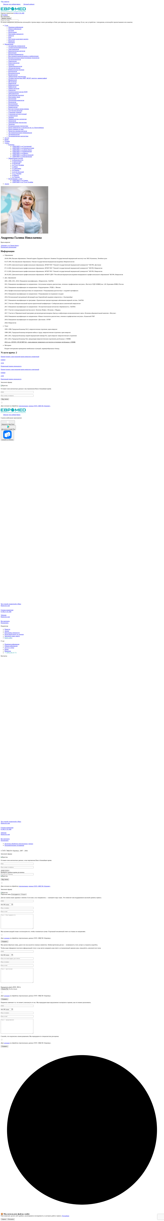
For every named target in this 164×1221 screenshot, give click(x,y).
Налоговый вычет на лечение (14, 634)
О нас (6, 25)
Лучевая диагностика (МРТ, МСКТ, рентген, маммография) (27, 78)
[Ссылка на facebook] (6, 6)
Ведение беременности (15, 54)
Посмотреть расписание (8, 247)
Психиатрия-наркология (16, 100)
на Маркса (15, 175)
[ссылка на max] (8, 6)
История (11, 30)
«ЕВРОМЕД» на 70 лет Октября (22, 182)
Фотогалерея (12, 32)
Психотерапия (13, 104)
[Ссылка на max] (8, 849)
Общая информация (14, 29)
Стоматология (13, 115)
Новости (11, 35)
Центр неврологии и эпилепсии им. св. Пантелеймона (26, 127)
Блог (9, 37)
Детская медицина (14, 68)
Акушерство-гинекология (16, 46)
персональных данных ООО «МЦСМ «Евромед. (34, 406)
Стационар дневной (14, 112)
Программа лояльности (15, 34)
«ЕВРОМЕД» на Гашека (20, 180)
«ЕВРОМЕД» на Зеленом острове (23, 148)
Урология (11, 124)
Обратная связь (6, 894)
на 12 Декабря (16, 173)
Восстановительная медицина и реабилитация (23, 56)
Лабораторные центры (15, 158)
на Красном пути (17, 160)
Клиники (11, 144)
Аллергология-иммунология (17, 47)
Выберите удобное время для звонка (12, 872)
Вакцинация (12, 52)
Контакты (11, 42)
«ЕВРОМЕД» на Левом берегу (22, 150)
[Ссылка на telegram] (6, 849)
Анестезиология (13, 49)
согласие (7, 938)
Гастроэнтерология (14, 59)
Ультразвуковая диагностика (17, 122)
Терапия (11, 117)
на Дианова (16, 177)
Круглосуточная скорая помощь (18, 109)
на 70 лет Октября (18, 165)
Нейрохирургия (13, 85)
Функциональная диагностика (18, 126)
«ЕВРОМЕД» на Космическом (22, 156)
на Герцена (15, 170)
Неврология (12, 83)
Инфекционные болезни (16, 69)
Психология (12, 102)
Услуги (7, 138)
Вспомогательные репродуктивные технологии (23, 58)
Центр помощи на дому (16, 129)
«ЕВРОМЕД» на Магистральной (22, 155)
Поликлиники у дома (15, 178)
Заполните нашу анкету (12, 636)
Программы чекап (14, 97)
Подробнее (65, 1216)
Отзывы (7, 141)
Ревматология (12, 107)
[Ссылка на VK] (2, 6)
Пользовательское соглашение (14, 845)
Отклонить (11, 1219)
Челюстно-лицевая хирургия (17, 131)
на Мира (15, 167)
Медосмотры (12, 81)
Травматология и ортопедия (17, 119)
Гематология (12, 61)
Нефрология (12, 87)
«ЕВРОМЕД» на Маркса (20, 153)
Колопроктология (14, 73)
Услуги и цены (9, 647)
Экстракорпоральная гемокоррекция (20, 133)
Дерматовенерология (15, 66)
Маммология (12, 80)
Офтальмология (13, 93)
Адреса (7, 143)
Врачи (7, 139)
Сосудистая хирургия (15, 110)
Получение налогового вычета (18, 39)
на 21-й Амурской (18, 172)
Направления (9, 44)
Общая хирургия (13, 88)
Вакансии (11, 41)
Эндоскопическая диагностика (18, 136)
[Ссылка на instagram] (4, 6)
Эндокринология (13, 134)
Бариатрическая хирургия (16, 51)
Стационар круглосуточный (17, 114)
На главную (5, 1)
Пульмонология (13, 105)
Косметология (12, 75)
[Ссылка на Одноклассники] (4, 849)
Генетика (11, 64)
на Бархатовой (17, 161)
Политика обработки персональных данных (19, 843)
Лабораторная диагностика (17, 76)
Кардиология (12, 71)
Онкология (11, 90)
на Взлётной (16, 163)
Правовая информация (15, 27)
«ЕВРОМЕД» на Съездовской (22, 146)
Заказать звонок (6, 18)
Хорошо (4, 1219)
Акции (7, 184)
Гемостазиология (13, 63)
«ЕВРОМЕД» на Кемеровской (22, 151)
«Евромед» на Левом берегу (10, 245)
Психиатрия (12, 98)
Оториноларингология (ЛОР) (18, 92)
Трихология (12, 121)
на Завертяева (16, 168)
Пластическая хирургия (16, 95)
